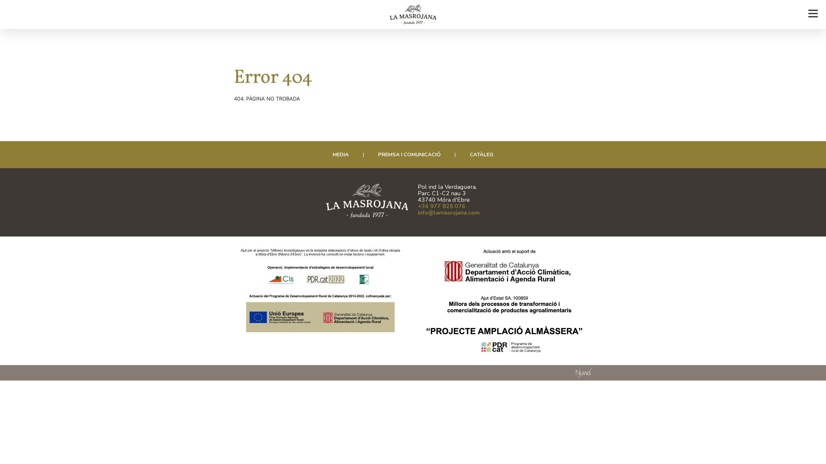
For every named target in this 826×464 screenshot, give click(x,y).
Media (341, 154)
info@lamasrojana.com (449, 213)
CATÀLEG (481, 154)
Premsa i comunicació (409, 154)
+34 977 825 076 (441, 206)
